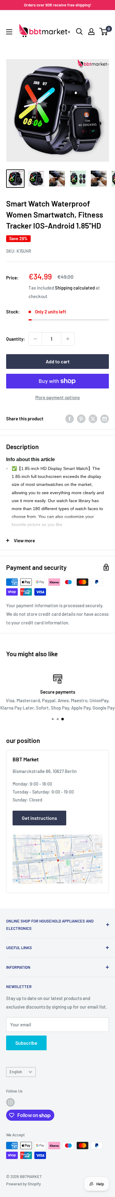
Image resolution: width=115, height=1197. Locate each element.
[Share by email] (104, 418)
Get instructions (39, 818)
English (16, 1071)
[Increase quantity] (67, 338)
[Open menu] (9, 31)
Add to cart (58, 361)
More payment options (57, 397)
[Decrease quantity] (35, 338)
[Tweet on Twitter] (93, 418)
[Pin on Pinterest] (81, 418)
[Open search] (79, 31)
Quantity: (15, 339)
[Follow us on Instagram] (10, 1102)
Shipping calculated (75, 287)
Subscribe (26, 1043)
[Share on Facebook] (69, 418)
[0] (104, 31)
